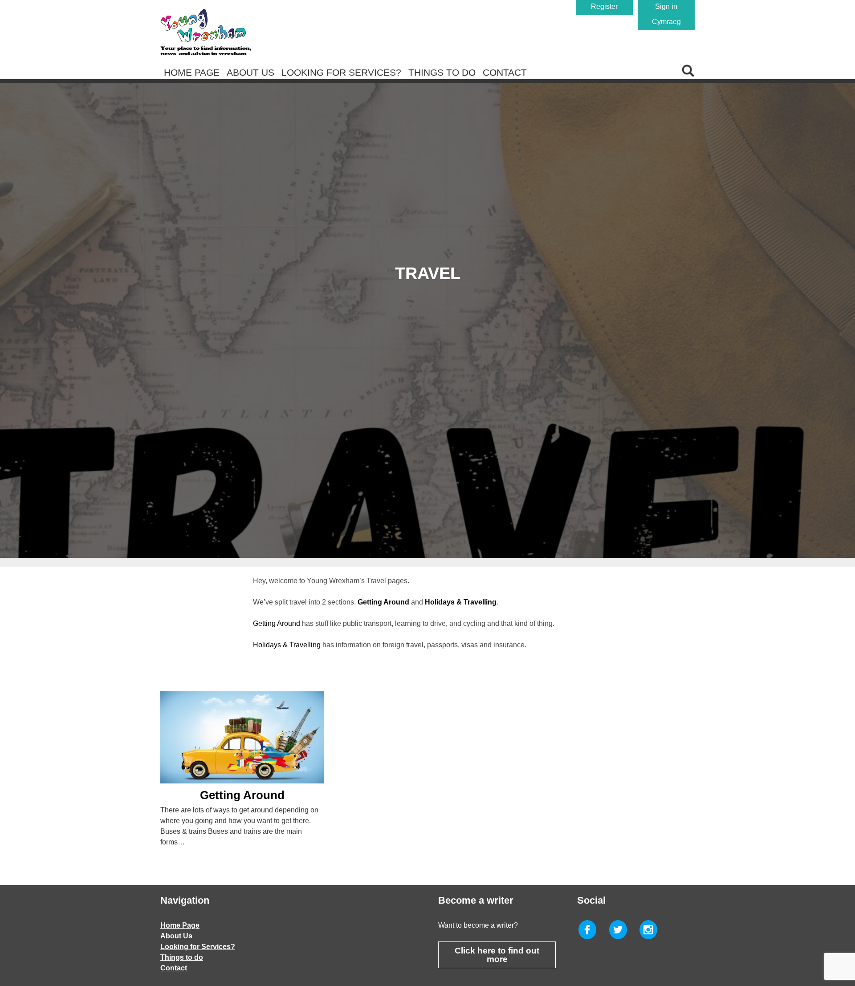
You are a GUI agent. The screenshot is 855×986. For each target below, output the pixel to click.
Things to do (442, 72)
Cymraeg (666, 21)
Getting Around (276, 623)
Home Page (192, 72)
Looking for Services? (341, 72)
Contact (505, 72)
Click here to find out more (497, 955)
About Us (250, 72)
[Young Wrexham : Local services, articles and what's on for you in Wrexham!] (205, 32)
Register (604, 6)
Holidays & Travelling (287, 645)
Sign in (666, 6)
